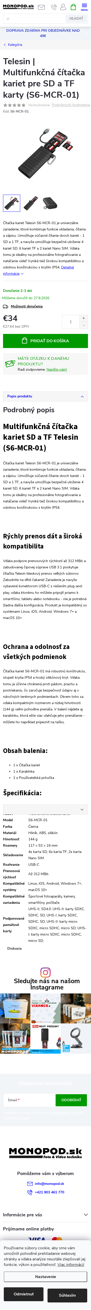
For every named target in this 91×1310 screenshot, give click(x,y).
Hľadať (76, 18)
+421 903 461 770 (49, 1192)
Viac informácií (70, 1264)
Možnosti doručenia (27, 306)
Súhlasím (67, 1295)
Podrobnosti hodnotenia (71, 105)
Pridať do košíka (49, 341)
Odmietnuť (24, 1294)
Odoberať (71, 1100)
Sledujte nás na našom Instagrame (47, 984)
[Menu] (84, 6)
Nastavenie (45, 1277)
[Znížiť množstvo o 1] (83, 325)
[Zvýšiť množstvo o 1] (83, 318)
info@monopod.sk (49, 1183)
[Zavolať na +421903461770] (54, 7)
